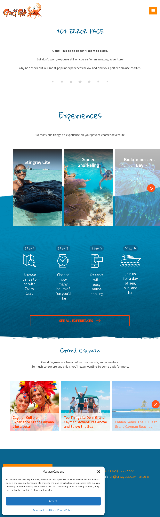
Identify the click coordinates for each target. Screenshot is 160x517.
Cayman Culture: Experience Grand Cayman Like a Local (33, 422)
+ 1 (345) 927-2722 (119, 471)
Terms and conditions (44, 510)
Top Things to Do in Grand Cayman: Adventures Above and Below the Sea (85, 422)
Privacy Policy (64, 510)
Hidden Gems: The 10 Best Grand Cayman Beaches (136, 424)
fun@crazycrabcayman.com (128, 476)
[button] (99, 472)
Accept (53, 501)
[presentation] (151, 189)
